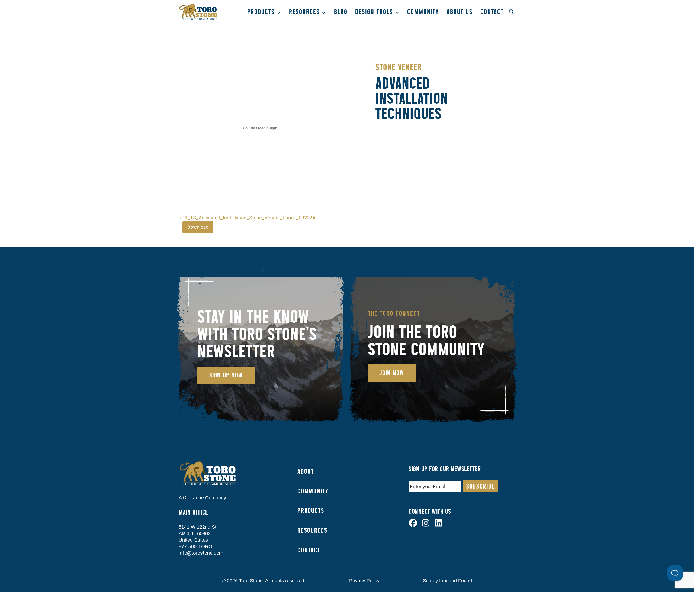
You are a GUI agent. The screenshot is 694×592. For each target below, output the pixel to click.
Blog (341, 12)
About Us (460, 12)
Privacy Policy (364, 580)
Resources (312, 530)
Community (423, 12)
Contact (492, 12)
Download (197, 227)
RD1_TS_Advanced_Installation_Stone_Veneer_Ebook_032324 (247, 218)
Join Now (392, 373)
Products (310, 511)
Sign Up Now (226, 375)
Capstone (193, 497)
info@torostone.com (201, 553)
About (305, 471)
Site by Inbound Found (447, 580)
